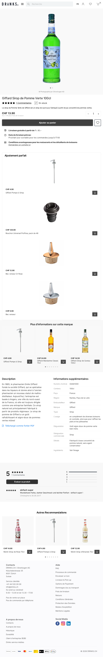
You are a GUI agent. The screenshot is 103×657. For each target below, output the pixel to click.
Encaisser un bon (62, 576)
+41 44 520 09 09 (13, 584)
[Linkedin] (69, 623)
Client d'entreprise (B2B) (16, 638)
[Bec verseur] (51, 293)
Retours (59, 595)
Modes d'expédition (64, 607)
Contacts (9, 623)
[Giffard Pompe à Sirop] (51, 171)
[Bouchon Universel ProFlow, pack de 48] (51, 212)
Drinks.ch (92, 651)
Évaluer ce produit (22, 482)
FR (77, 4)
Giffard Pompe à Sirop (15, 193)
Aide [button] (58, 565)
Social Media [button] (62, 619)
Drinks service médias (15, 642)
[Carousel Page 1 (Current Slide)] (50, 87)
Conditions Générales (64, 599)
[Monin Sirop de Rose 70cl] (18, 531)
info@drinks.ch (12, 587)
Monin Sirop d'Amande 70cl (82, 552)
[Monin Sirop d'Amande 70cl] (85, 531)
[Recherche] (28, 4)
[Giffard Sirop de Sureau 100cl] (85, 340)
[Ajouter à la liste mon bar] (97, 122)
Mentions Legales (63, 611)
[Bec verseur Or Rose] (51, 253)
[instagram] (63, 623)
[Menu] (22, 4)
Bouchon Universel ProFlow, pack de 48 (22, 233)
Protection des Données (65, 603)
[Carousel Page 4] (51, 366)
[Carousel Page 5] (53, 366)
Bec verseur (10, 314)
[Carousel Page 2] (52, 87)
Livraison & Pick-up (63, 580)
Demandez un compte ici (20, 145)
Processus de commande (66, 572)
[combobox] (49, 4)
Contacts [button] (10, 565)
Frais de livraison (62, 591)
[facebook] (58, 623)
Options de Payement (64, 584)
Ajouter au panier (47, 122)
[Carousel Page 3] (49, 366)
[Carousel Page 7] (57, 366)
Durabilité (10, 634)
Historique (10, 630)
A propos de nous (13, 627)
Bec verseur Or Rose (14, 274)
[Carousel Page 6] (55, 366)
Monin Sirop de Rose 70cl (14, 552)
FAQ (57, 568)
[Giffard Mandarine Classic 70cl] (51, 340)
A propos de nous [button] (14, 619)
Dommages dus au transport (67, 588)
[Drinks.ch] (10, 4)
